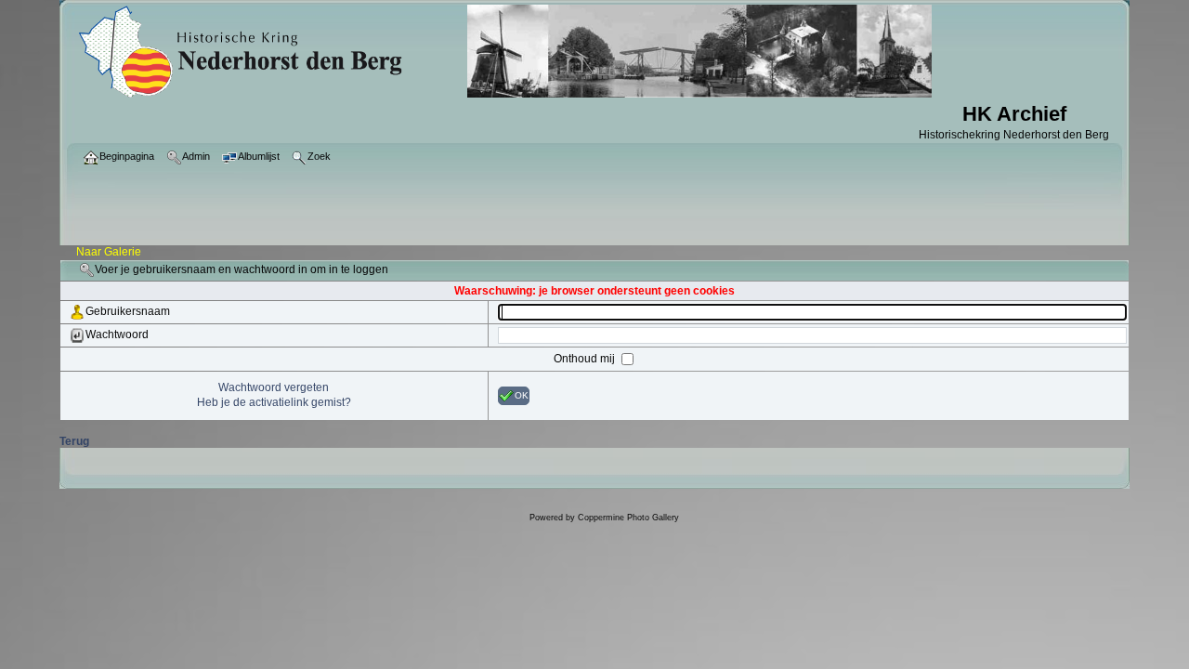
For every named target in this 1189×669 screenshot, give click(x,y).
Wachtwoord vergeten (273, 387)
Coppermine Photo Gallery (628, 517)
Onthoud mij (586, 358)
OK (522, 395)
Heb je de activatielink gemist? (274, 402)
